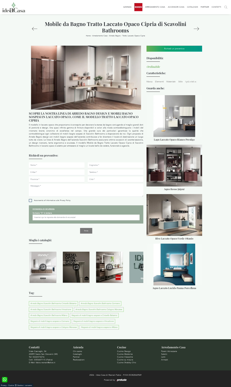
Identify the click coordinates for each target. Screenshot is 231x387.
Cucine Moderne (125, 354)
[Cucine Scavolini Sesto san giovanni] (138, 7)
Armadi (164, 359)
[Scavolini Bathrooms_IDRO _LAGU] (109, 267)
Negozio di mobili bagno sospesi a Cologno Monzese (53, 327)
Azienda (127, 7)
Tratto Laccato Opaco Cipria (133, 36)
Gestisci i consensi (24, 385)
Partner (205, 7)
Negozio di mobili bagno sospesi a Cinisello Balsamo (94, 315)
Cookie (11, 385)
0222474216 (39, 357)
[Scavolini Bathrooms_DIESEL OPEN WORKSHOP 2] (43, 267)
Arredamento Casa (155, 7)
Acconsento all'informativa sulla (52, 200)
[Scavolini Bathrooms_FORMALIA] (76, 267)
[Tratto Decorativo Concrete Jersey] (196, 28)
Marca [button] (149, 81)
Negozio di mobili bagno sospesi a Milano (99, 327)
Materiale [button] (171, 81)
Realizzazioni (78, 359)
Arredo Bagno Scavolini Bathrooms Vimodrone (50, 309)
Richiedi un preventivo (174, 48)
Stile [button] (180, 81)
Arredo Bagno (115, 36)
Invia (86, 230)
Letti (163, 357)
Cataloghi (192, 7)
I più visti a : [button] (191, 81)
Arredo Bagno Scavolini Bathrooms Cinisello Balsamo (53, 303)
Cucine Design (124, 351)
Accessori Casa (176, 7)
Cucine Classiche (125, 357)
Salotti (164, 354)
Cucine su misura (125, 359)
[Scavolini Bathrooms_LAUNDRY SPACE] (143, 267)
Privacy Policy (65, 200)
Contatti (216, 7)
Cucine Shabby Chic (126, 362)
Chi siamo (77, 351)
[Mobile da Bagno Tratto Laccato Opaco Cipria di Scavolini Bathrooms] (86, 78)
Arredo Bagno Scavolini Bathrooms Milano (48, 315)
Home (88, 36)
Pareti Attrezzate (169, 351)
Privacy (3, 385)
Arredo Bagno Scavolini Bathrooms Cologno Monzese (98, 309)
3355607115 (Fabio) (43, 359)
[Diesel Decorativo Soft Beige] (34, 28)
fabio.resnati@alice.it (45, 362)
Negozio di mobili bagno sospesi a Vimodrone (93, 321)
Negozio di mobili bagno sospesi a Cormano (49, 321)
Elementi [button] (159, 81)
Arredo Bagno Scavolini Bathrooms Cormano (100, 303)
